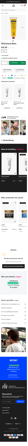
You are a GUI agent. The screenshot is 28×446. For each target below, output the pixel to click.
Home (2, 13)
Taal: (16, 423)
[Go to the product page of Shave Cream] (6, 92)
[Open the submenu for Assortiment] (24, 410)
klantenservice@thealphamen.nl (16, 387)
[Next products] (24, 81)
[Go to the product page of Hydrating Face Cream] (19, 92)
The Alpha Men (6, 407)
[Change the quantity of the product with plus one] (7, 62)
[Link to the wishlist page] (22, 6)
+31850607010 (12, 386)
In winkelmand (7, 107)
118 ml (4, 51)
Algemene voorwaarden (9, 431)
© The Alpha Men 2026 (13, 428)
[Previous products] (22, 81)
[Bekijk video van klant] (5, 127)
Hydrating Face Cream (19, 103)
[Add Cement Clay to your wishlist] (15, 202)
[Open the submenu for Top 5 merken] (24, 413)
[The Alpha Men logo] (13, 5)
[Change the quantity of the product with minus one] (2, 62)
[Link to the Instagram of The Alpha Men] (11, 418)
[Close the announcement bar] (25, 2)
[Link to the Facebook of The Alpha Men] (15, 418)
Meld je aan (20, 401)
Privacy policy (20, 431)
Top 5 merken (5, 412)
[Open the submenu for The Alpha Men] (24, 407)
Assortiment (5, 410)
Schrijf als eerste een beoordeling (13, 266)
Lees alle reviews (12, 375)
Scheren (6, 13)
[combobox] (13, 10)
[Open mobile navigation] (2, 5)
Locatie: (8, 423)
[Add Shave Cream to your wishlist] (15, 154)
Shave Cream (4, 103)
